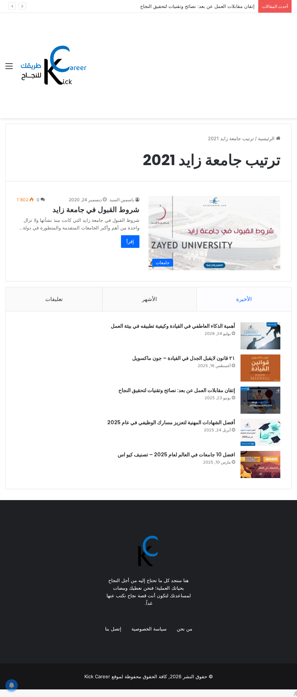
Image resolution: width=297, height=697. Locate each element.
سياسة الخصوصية (149, 629)
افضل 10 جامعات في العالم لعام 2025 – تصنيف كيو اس (176, 454)
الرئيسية (267, 138)
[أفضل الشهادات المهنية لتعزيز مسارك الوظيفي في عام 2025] (260, 432)
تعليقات (54, 299)
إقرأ (130, 241)
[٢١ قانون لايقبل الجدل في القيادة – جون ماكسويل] (260, 368)
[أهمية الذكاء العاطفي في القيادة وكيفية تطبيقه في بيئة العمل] (260, 335)
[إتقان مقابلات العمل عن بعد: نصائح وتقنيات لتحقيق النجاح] (260, 400)
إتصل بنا (113, 629)
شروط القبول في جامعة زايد (96, 210)
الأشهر (149, 299)
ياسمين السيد (121, 199)
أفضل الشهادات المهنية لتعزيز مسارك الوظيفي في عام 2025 (171, 422)
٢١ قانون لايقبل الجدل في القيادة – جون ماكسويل (183, 358)
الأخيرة (244, 299)
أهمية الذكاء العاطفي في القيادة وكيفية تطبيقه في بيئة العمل (173, 326)
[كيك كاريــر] (52, 66)
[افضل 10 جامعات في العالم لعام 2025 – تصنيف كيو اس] (260, 464)
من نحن (184, 629)
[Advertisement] (189, 67)
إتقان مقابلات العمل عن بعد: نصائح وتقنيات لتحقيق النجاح (197, 6)
